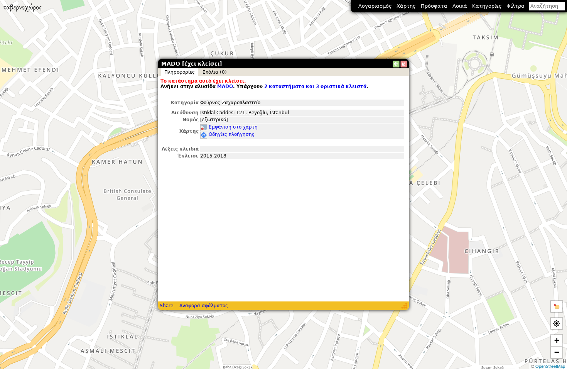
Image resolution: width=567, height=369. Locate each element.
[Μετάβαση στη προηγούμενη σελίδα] (396, 64)
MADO (225, 86)
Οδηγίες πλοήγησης (232, 134)
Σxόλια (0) (214, 72)
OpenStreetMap (550, 366)
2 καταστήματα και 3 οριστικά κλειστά (315, 86)
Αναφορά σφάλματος (203, 305)
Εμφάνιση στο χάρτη (233, 127)
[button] (556, 306)
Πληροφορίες (179, 72)
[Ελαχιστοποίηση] (403, 64)
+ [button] (556, 340)
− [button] (556, 352)
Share (166, 305)
